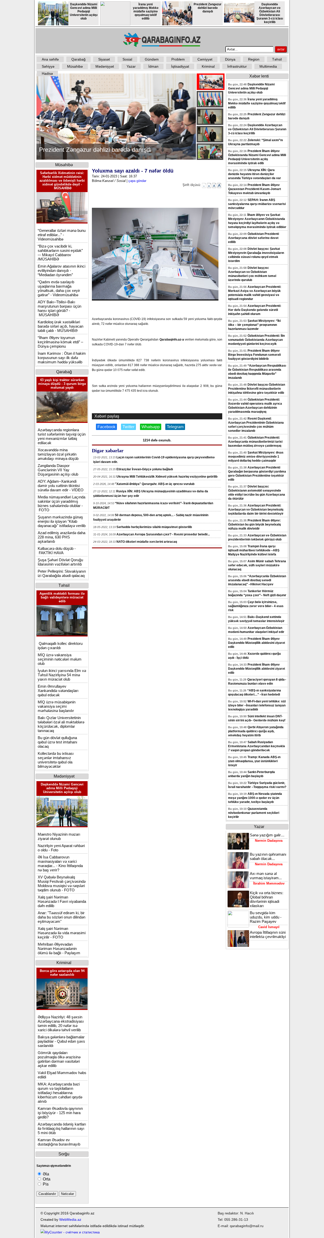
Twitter (128, 427)
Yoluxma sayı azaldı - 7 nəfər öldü (132, 171)
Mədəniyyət (104, 66)
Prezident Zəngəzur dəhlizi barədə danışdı (207, 8)
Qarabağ (78, 59)
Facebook (106, 427)
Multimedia (268, 66)
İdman (153, 66)
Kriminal (208, 66)
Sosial (127, 59)
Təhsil (277, 59)
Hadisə (47, 73)
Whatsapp (150, 427)
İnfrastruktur (237, 66)
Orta (46, 1179)
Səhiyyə (48, 66)
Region (253, 59)
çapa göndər (137, 181)
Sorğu (63, 1154)
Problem (178, 59)
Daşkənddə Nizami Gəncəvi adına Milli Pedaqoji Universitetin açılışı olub (83, 11)
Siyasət (104, 59)
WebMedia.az (70, 1219)
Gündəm (152, 59)
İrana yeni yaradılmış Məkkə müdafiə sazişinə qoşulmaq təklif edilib (145, 11)
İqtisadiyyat (180, 66)
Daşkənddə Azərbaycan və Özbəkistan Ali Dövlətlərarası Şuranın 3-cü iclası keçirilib (269, 13)
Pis (45, 1184)
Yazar (131, 66)
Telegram (175, 427)
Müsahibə (75, 66)
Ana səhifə (50, 59)
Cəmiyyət (204, 59)
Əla (45, 1174)
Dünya (230, 59)
